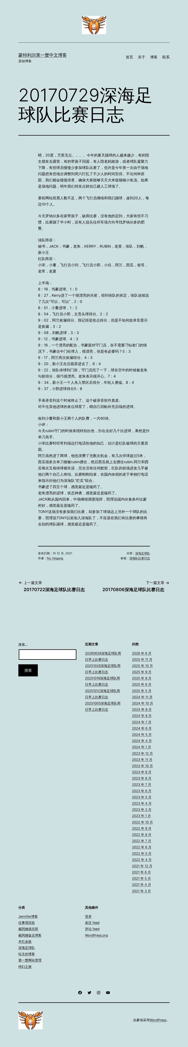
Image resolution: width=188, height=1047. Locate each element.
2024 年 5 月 (142, 734)
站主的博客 (26, 954)
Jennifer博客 (28, 916)
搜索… (23, 644)
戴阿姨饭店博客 (29, 935)
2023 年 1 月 (141, 816)
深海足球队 (142, 553)
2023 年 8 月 (141, 778)
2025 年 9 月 (141, 672)
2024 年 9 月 (142, 709)
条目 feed (92, 923)
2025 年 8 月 (141, 678)
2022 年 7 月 (141, 841)
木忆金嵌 (25, 941)
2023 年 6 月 (141, 791)
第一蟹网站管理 (29, 960)
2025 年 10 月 (142, 666)
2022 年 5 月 (141, 853)
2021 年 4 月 (141, 885)
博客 (154, 57)
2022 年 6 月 (141, 847)
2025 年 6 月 (141, 684)
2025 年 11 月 (142, 659)
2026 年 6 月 (141, 653)
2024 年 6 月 (142, 728)
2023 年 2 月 (141, 809)
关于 (141, 57)
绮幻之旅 (25, 966)
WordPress (158, 1020)
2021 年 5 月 (141, 878)
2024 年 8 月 (142, 716)
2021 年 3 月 (141, 891)
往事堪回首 (26, 923)
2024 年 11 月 (142, 697)
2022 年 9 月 (141, 828)
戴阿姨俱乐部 (28, 929)
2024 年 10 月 (142, 703)
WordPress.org (96, 935)
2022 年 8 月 (141, 835)
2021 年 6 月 (141, 872)
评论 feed (92, 929)
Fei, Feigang (55, 558)
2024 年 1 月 (141, 747)
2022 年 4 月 (142, 860)
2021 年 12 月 (142, 866)
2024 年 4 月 (142, 741)
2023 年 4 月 (142, 803)
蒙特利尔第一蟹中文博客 (42, 55)
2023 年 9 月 (141, 772)
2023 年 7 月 (141, 784)
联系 (166, 57)
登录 (88, 916)
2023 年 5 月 (141, 797)
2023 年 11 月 (142, 760)
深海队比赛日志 (139, 558)
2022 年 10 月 (142, 822)
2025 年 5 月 (141, 691)
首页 (129, 57)
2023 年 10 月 (142, 766)
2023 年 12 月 (142, 753)
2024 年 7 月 (141, 722)
